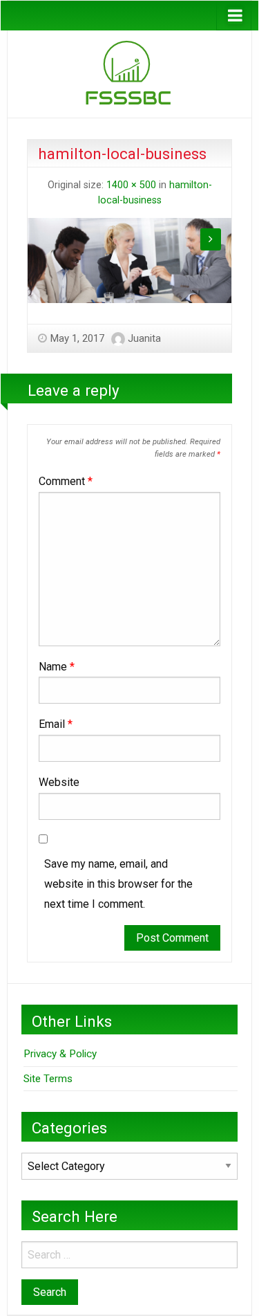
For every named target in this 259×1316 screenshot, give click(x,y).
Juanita (144, 338)
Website (59, 782)
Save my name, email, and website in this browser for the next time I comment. (118, 884)
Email (56, 724)
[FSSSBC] (130, 73)
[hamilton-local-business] (129, 259)
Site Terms (48, 1078)
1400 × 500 (131, 185)
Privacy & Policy (60, 1054)
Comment (66, 481)
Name (57, 666)
